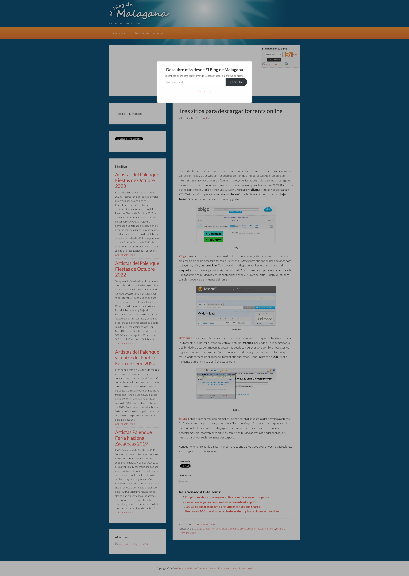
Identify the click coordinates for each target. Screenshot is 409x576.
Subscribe (236, 81)
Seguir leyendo (205, 91)
